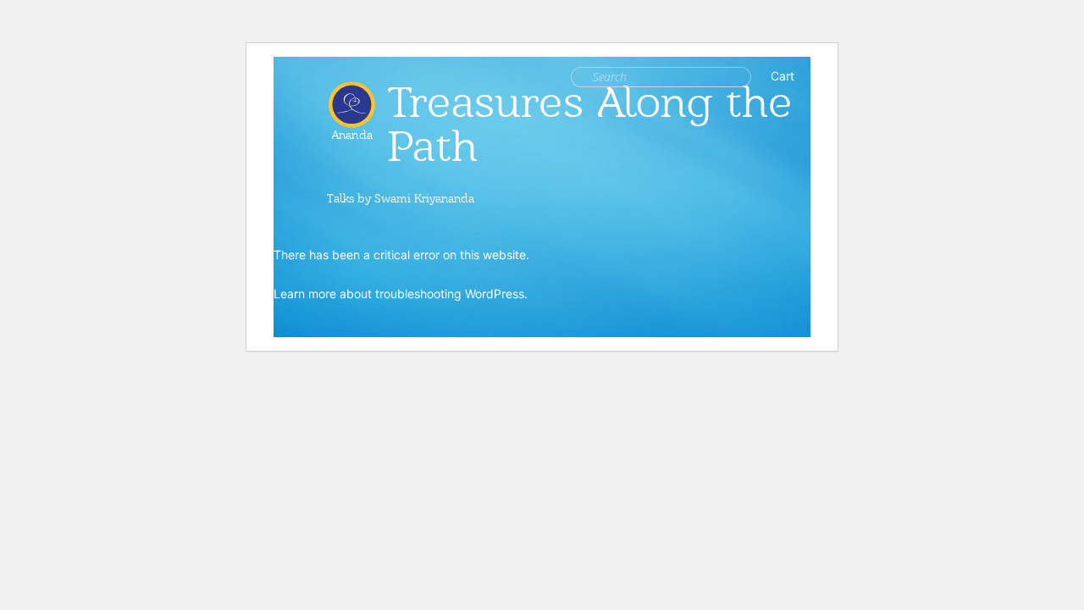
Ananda (352, 129)
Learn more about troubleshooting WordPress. (401, 293)
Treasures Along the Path (590, 124)
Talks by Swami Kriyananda (400, 198)
